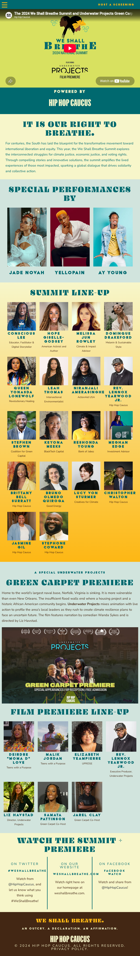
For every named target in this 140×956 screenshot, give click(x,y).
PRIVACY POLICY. (70, 949)
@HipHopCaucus (21, 884)
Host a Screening (116, 4)
